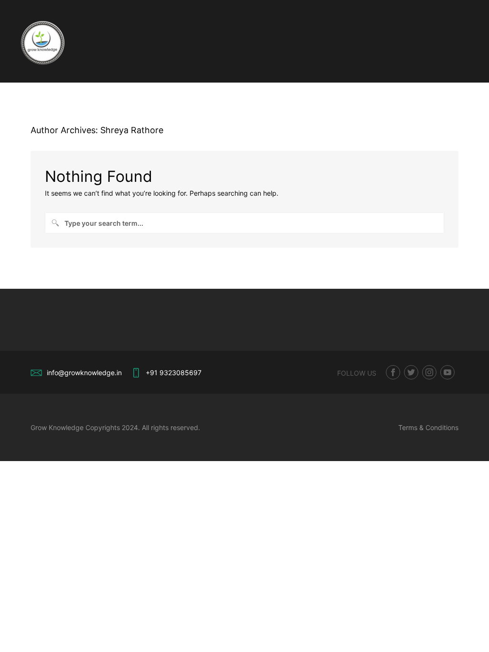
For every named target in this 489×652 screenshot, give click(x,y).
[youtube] (447, 372)
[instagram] (429, 372)
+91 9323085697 (174, 372)
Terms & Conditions (428, 427)
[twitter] (411, 372)
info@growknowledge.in (84, 372)
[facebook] (393, 372)
